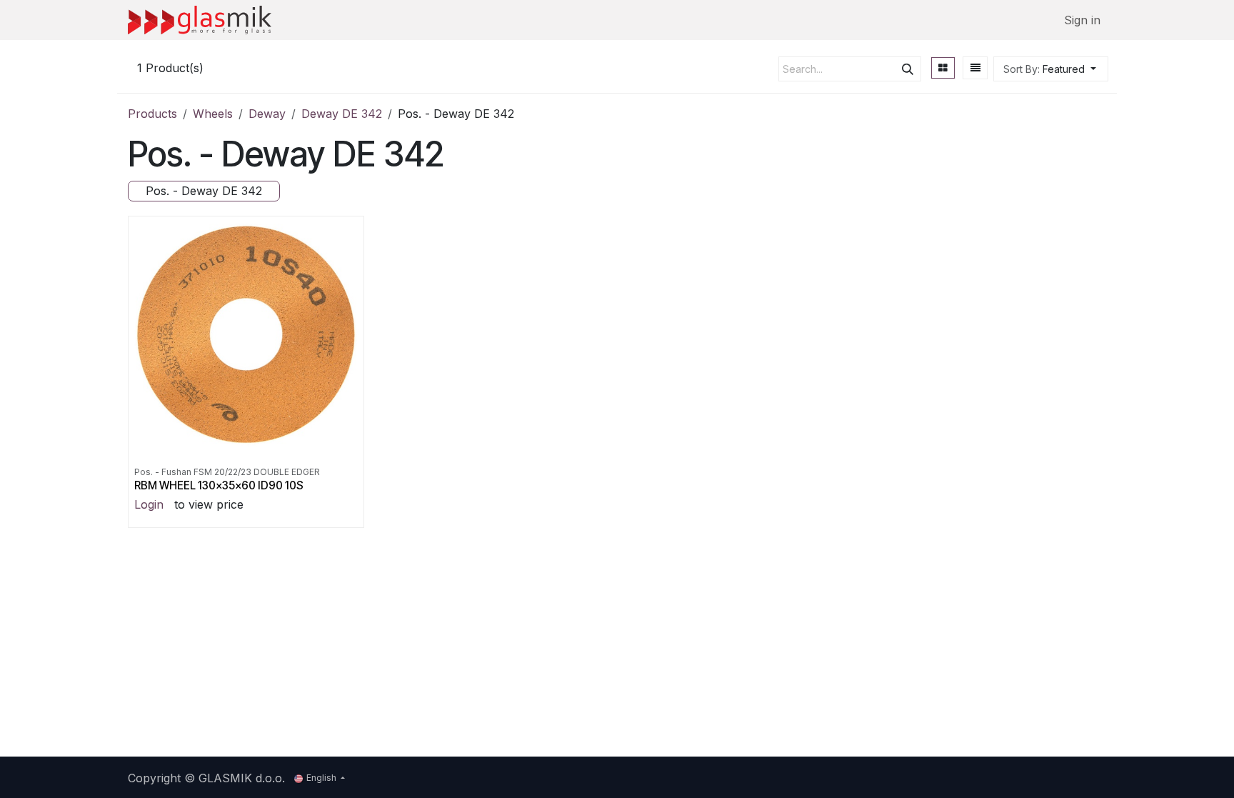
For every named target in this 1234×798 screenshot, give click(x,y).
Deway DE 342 (341, 113)
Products (152, 113)
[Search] (908, 69)
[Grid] (942, 67)
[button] (1051, 69)
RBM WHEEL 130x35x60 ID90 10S (219, 485)
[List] (975, 67)
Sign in (1082, 20)
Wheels (213, 113)
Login (149, 504)
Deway (267, 113)
